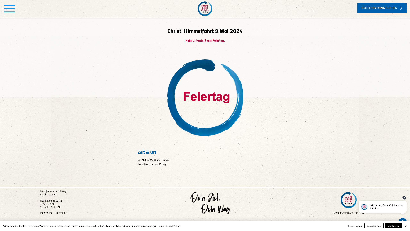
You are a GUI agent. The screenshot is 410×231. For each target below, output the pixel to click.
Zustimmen (394, 225)
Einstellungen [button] (355, 225)
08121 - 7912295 (51, 207)
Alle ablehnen (374, 225)
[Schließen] (406, 225)
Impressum (46, 213)
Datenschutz (61, 213)
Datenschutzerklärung (169, 225)
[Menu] (9, 8)
